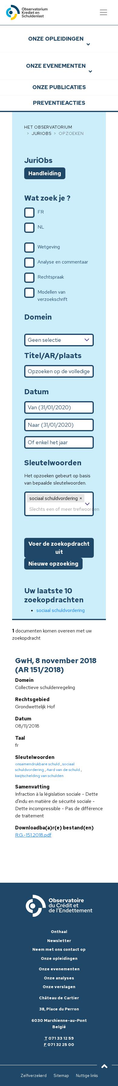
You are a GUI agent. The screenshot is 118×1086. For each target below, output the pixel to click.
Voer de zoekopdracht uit (59, 547)
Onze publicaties (59, 87)
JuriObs (41, 133)
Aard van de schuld (63, 769)
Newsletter (59, 940)
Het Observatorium (48, 127)
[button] (81, 498)
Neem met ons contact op (59, 949)
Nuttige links (87, 1075)
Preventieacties (59, 102)
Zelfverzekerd (34, 1075)
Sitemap (61, 1075)
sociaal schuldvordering (60, 610)
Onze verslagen (59, 986)
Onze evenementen (56, 65)
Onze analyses (59, 978)
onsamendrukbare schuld (37, 763)
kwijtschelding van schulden (39, 775)
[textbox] (59, 509)
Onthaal (59, 931)
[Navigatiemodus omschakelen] (103, 12)
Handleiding (44, 173)
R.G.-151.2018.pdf (33, 835)
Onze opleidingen (56, 38)
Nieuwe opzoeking (53, 563)
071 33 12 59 (61, 1038)
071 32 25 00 (61, 1044)
